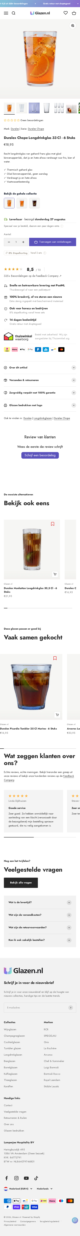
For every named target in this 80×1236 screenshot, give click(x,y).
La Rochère (50, 1048)
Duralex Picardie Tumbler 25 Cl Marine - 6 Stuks (28, 728)
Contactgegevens (28, 1221)
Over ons (9, 1124)
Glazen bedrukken (14, 1130)
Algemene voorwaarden (15, 1224)
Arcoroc (48, 1055)
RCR (46, 1029)
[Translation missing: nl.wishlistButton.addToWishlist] (53, 524)
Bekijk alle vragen (21, 882)
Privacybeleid (10, 1221)
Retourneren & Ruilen (15, 1118)
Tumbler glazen (12, 1048)
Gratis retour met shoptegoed (54, 3)
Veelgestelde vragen (15, 1112)
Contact (8, 1105)
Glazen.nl (8, 583)
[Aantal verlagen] (9, 242)
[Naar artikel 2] (21, 109)
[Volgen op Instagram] (16, 1178)
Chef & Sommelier (54, 1061)
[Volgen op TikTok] (36, 1178)
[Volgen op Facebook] (6, 1178)
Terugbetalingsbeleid (49, 1221)
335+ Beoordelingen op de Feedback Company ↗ (33, 276)
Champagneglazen (14, 1036)
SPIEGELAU (50, 1036)
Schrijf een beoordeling (40, 455)
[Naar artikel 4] (46, 109)
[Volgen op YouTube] (26, 1178)
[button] (12, 120)
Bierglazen (9, 1061)
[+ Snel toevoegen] (55, 574)
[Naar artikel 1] (9, 109)
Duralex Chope (36, 129)
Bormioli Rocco (52, 1074)
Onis (46, 1042)
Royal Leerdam (52, 1080)
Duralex (15, 129)
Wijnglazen (10, 1029)
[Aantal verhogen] (23, 242)
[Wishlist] (65, 13)
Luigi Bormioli (51, 1067)
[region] (40, 203)
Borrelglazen (10, 1067)
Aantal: (8, 234)
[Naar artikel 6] (71, 109)
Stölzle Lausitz (51, 1086)
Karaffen (8, 1086)
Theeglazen (10, 1080)
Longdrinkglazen (43, 418)
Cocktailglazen (12, 1042)
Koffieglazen (10, 1074)
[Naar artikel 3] (34, 109)
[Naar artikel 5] (59, 109)
